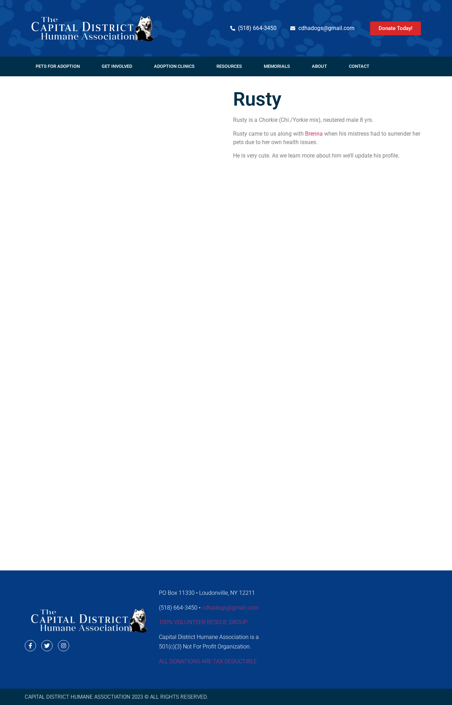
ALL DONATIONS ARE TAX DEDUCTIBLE (208, 661)
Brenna (314, 133)
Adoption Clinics (174, 66)
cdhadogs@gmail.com (230, 607)
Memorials (277, 66)
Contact (359, 66)
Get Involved (117, 66)
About (319, 66)
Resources (229, 66)
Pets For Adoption (58, 66)
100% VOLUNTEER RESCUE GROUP (203, 622)
